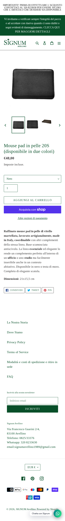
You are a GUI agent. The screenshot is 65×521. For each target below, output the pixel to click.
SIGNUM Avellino (26, 509)
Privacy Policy (16, 342)
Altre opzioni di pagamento (32, 218)
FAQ (10, 376)
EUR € (31, 467)
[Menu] (59, 43)
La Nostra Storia (17, 322)
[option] (18, 125)
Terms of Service (17, 352)
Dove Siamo (15, 332)
